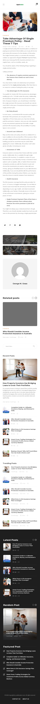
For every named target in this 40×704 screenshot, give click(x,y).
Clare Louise (6, 337)
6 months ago (14, 515)
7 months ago (14, 525)
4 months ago (12, 337)
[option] (20, 319)
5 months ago (14, 503)
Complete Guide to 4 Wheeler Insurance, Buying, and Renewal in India (20, 658)
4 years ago (14, 46)
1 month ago (13, 402)
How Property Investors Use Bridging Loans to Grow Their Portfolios (21, 652)
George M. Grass (7, 46)
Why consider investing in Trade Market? (18, 251)
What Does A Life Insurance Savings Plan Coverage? (20, 670)
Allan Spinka (6, 402)
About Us (26, 699)
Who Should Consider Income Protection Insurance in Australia (20, 664)
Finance (6, 35)
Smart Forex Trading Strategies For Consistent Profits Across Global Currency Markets (21, 677)
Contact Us (16, 699)
